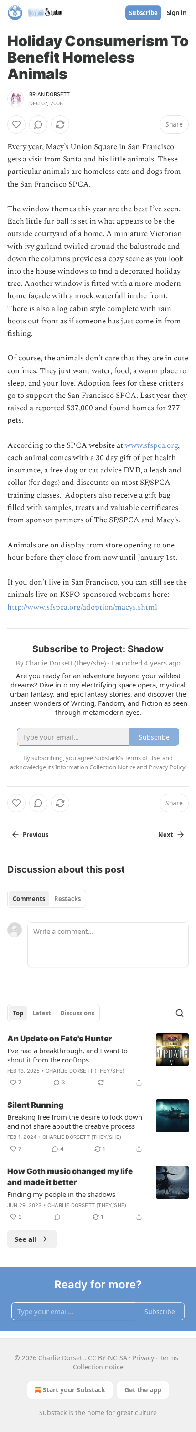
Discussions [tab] (77, 1013)
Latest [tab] (41, 1013)
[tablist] (46, 899)
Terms (169, 1357)
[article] (98, 1060)
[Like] (16, 124)
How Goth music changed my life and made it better (70, 1177)
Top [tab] (18, 1013)
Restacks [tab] (67, 899)
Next (165, 835)
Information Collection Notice (95, 767)
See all (26, 1239)
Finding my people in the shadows (61, 1194)
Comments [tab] (29, 899)
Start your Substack (74, 1389)
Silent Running (35, 1105)
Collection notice (98, 1366)
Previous (35, 835)
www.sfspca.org (151, 445)
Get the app (142, 1389)
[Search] (179, 1013)
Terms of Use (142, 758)
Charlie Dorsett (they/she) (85, 1070)
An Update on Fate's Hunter (59, 1038)
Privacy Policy (167, 767)
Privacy (143, 1357)
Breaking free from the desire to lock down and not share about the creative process (74, 1121)
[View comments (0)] (38, 124)
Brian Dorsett (49, 94)
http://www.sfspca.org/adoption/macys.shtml (82, 607)
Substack (53, 1412)
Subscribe (143, 13)
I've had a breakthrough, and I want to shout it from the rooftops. (67, 1055)
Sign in (177, 13)
